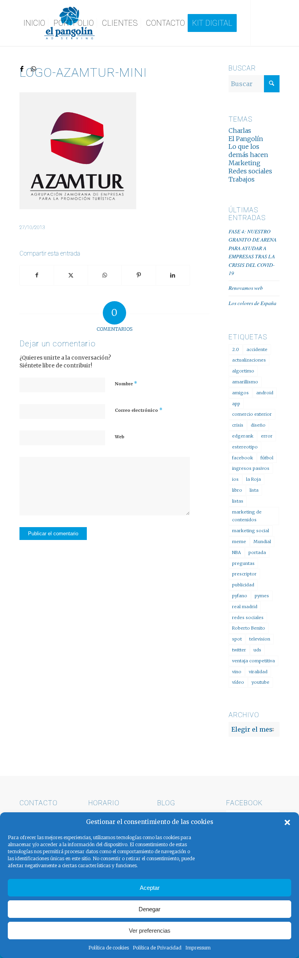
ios (235, 479)
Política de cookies (108, 948)
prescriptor (244, 574)
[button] (287, 822)
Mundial (262, 541)
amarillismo (245, 382)
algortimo (243, 371)
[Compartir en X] (71, 275)
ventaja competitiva (253, 660)
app (236, 403)
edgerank (242, 436)
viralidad (258, 671)
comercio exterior (252, 414)
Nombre (126, 383)
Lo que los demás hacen (248, 151)
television (259, 639)
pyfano (239, 595)
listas (237, 501)
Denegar (149, 909)
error (267, 436)
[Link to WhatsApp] (33, 68)
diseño (258, 425)
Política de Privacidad (157, 948)
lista (254, 490)
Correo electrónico (138, 410)
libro (237, 490)
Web (119, 436)
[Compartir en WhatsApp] (104, 275)
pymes (262, 595)
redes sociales (248, 617)
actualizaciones (249, 360)
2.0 (235, 349)
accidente (256, 349)
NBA (236, 552)
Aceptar (150, 887)
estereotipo (245, 447)
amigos (240, 392)
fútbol (266, 457)
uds (257, 650)
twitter (239, 650)
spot (237, 639)
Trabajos (242, 179)
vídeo (238, 682)
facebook (242, 457)
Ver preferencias (150, 930)
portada (257, 552)
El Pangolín (246, 139)
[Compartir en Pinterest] (138, 275)
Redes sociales (250, 171)
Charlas (240, 130)
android (264, 392)
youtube (260, 682)
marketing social (250, 530)
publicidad (243, 585)
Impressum (198, 948)
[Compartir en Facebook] (37, 275)
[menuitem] (34, 23)
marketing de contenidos (247, 516)
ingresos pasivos (250, 468)
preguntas (243, 563)
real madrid (244, 606)
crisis (237, 425)
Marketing (244, 163)
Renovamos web (246, 287)
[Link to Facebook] (22, 68)
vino (236, 671)
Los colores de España (252, 303)
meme (239, 541)
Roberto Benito (248, 628)
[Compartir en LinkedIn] (173, 275)
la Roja (253, 479)
